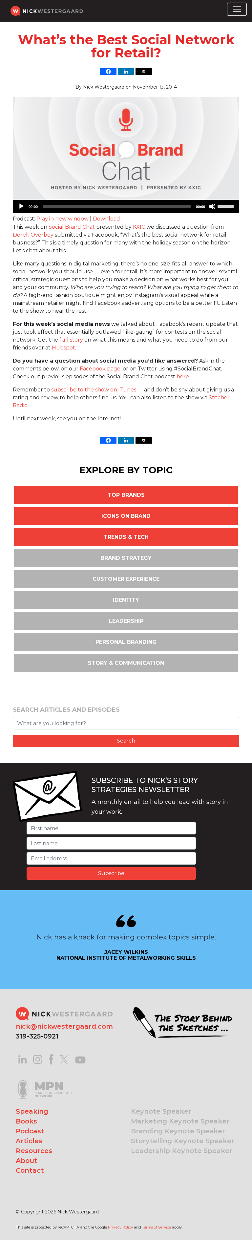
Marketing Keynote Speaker (180, 1121)
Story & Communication (126, 663)
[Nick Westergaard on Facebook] (51, 1059)
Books (26, 1121)
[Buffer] (144, 71)
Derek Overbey (33, 235)
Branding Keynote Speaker (178, 1131)
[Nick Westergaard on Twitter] (64, 1059)
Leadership (126, 621)
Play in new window (62, 219)
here (183, 376)
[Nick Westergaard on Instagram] (38, 1059)
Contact (30, 1170)
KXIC (139, 227)
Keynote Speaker (161, 1111)
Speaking (32, 1111)
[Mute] (212, 206)
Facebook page (100, 369)
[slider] (227, 206)
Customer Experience (126, 579)
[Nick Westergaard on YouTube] (80, 1059)
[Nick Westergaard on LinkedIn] (22, 1059)
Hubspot (63, 348)
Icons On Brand (126, 516)
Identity (126, 600)
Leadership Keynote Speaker (181, 1151)
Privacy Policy (120, 1227)
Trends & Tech (126, 537)
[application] (126, 206)
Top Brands (126, 495)
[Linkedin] (126, 71)
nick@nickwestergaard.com (64, 1026)
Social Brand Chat (72, 227)
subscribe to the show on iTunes (93, 390)
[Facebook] (108, 71)
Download (106, 219)
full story (71, 340)
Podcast (30, 1131)
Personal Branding (126, 642)
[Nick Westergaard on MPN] (45, 1081)
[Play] (21, 206)
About (26, 1161)
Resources (34, 1151)
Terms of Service (156, 1227)
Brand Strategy (126, 558)
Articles (29, 1141)
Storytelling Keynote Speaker (182, 1141)
